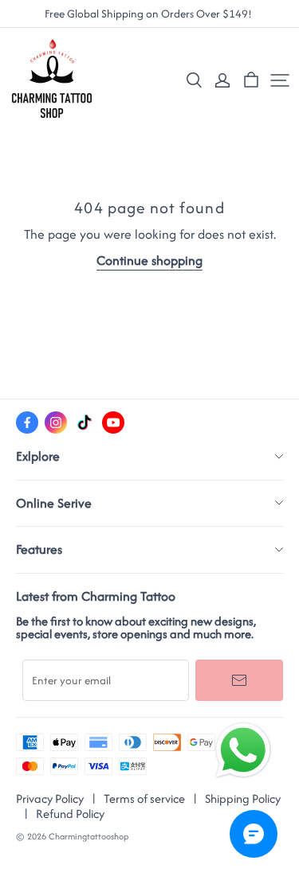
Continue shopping (149, 260)
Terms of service (144, 798)
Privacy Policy (50, 798)
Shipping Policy (243, 798)
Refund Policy (70, 813)
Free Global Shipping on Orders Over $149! (149, 14)
